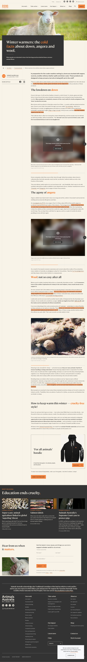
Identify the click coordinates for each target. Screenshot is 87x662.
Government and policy (31, 647)
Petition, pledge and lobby (54, 606)
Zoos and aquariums (30, 631)
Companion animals (30, 628)
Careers (73, 607)
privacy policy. (74, 651)
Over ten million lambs (60, 291)
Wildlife (27, 607)
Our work (24, 6)
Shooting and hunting (30, 609)
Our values (73, 599)
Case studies (51, 628)
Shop (70, 6)
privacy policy (62, 570)
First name (41, 552)
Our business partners (76, 615)
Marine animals (29, 617)
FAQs (53, 1)
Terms (51, 572)
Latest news (44, 6)
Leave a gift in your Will (53, 611)
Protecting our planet (30, 639)
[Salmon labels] (43, 503)
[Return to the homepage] (5, 6)
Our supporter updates (76, 612)
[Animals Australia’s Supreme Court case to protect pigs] (72, 503)
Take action (34, 6)
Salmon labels (36, 512)
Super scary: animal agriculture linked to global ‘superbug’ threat (14, 515)
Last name (60, 552)
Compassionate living (30, 633)
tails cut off (78, 301)
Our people (73, 604)
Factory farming (29, 604)
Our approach (74, 601)
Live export (28, 599)
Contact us (58, 1)
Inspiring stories (29, 636)
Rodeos (27, 620)
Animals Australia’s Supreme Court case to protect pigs (69, 515)
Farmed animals (18, 68)
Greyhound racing (29, 612)
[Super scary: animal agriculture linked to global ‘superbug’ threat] (15, 503)
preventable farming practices (54, 295)
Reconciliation (74, 617)
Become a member (52, 599)
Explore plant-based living (54, 609)
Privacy (47, 572)
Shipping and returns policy (77, 625)
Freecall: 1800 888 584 (9, 608)
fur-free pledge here (77, 271)
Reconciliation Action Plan (64, 590)
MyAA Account (76, 638)
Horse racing (28, 615)
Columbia (33, 188)
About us (62, 6)
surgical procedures (50, 383)
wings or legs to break (54, 110)
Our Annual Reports (75, 609)
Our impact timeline (53, 625)
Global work (28, 644)
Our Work (9, 68)
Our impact (53, 6)
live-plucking (69, 106)
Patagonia (42, 188)
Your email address (43, 558)
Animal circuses (29, 623)
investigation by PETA (39, 203)
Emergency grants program (32, 641)
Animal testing (28, 625)
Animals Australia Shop (45, 426)
